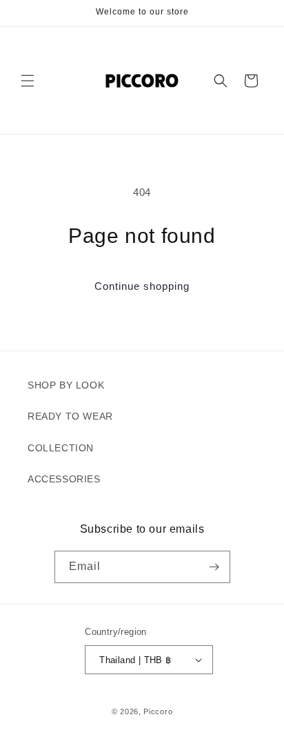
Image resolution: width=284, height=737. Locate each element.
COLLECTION (61, 447)
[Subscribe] (214, 567)
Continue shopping (142, 286)
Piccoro (157, 711)
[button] (27, 81)
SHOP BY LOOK (66, 385)
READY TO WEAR (70, 416)
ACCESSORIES (64, 478)
